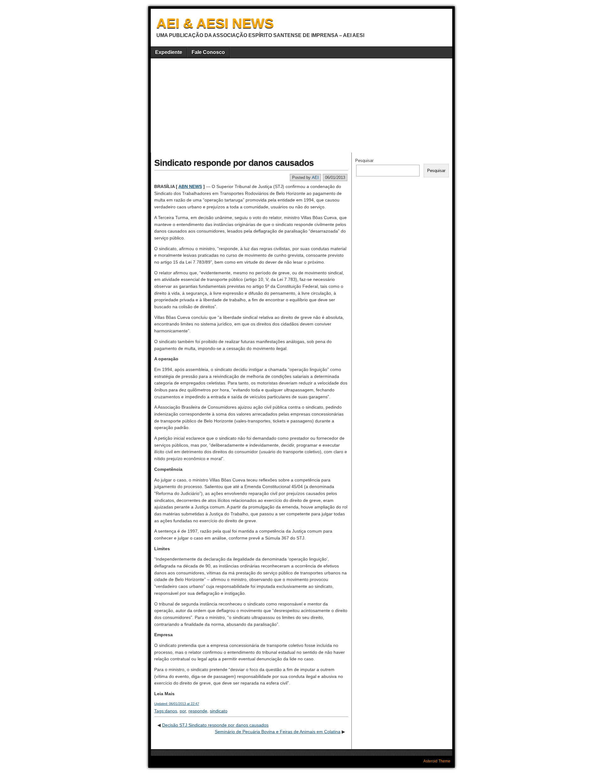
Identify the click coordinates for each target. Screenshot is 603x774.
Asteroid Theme (436, 761)
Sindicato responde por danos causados (234, 163)
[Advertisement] (301, 105)
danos (171, 710)
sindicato (218, 710)
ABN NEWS (190, 186)
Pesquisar (364, 160)
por (183, 710)
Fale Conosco (208, 52)
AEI (315, 177)
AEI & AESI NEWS (215, 23)
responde (197, 710)
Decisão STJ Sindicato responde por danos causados (215, 725)
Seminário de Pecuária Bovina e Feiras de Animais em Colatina (277, 731)
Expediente (168, 52)
